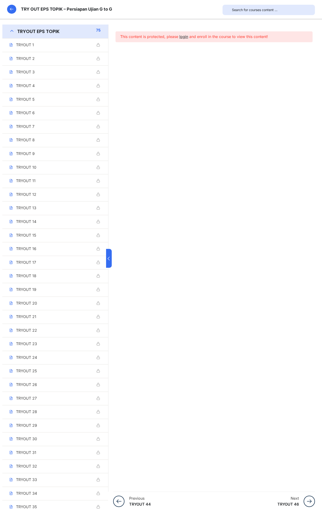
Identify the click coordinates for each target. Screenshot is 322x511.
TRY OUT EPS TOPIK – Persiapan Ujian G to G (66, 9)
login (183, 36)
